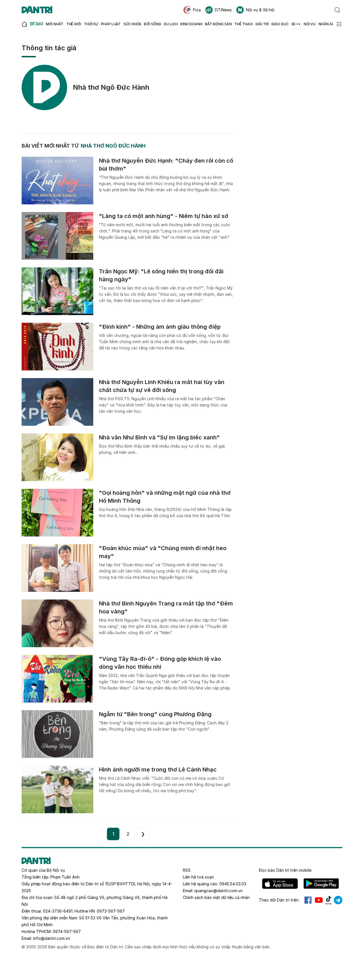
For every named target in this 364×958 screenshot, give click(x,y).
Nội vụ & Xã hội (260, 9)
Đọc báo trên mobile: (285, 870)
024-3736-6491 (58, 911)
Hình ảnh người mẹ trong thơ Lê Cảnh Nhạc (158, 769)
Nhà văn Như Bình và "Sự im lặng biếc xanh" (159, 437)
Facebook (308, 900)
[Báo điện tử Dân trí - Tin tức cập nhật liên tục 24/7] (37, 10)
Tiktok (328, 900)
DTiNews (223, 9)
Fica (197, 9)
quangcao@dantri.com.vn (218, 890)
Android (321, 883)
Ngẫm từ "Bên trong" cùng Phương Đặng (155, 714)
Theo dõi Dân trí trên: (279, 900)
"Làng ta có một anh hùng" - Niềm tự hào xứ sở (163, 216)
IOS (280, 883)
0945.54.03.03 (232, 883)
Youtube (319, 900)
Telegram (338, 900)
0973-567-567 (111, 911)
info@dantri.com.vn (51, 938)
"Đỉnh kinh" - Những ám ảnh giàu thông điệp (160, 326)
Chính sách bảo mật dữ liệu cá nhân (216, 897)
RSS (187, 870)
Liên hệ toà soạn (198, 877)
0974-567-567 (67, 931)
